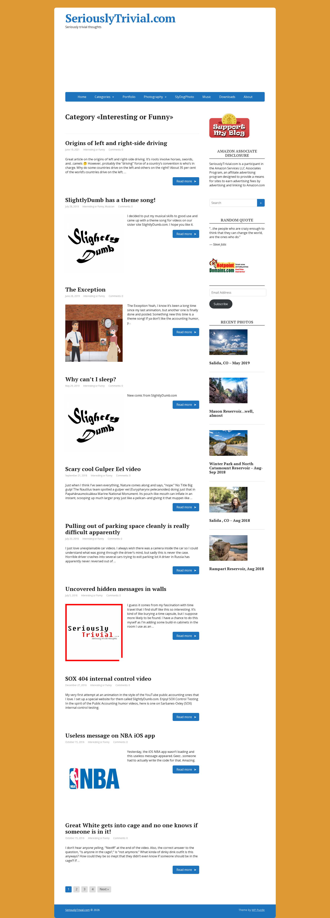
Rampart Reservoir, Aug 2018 (236, 568)
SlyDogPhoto (184, 97)
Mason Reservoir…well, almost (231, 413)
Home (82, 97)
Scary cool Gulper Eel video (103, 469)
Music (206, 97)
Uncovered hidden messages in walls (115, 589)
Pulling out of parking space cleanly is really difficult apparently (127, 529)
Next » (104, 889)
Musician (109, 206)
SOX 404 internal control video (108, 678)
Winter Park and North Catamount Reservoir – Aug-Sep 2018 (236, 468)
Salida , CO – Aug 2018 (229, 520)
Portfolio (129, 97)
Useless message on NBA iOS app (110, 735)
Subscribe (221, 304)
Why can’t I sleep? (90, 379)
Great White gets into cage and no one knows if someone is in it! (131, 828)
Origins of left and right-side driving (116, 143)
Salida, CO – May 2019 (229, 362)
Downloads (227, 97)
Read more (184, 181)
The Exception (85, 289)
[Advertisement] (165, 63)
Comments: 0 (116, 149)
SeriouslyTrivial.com (120, 18)
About (248, 97)
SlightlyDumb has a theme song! (110, 200)
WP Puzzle (258, 910)
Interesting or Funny (94, 149)
